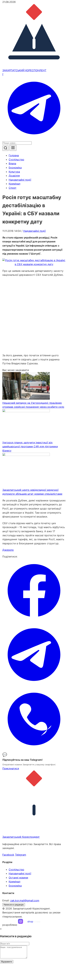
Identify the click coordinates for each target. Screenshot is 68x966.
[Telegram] (34, 138)
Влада (12, 163)
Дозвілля (14, 175)
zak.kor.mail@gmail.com (24, 900)
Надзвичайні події (20, 179)
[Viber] (34, 749)
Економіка (15, 167)
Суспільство (16, 159)
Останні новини (18, 877)
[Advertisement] (34, 315)
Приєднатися (10, 768)
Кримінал (14, 183)
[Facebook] (34, 621)
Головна (14, 155)
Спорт (12, 187)
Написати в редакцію (14, 904)
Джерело (8, 549)
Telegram (20, 854)
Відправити (6, 961)
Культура (14, 171)
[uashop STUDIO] (32, 924)
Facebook (8, 854)
